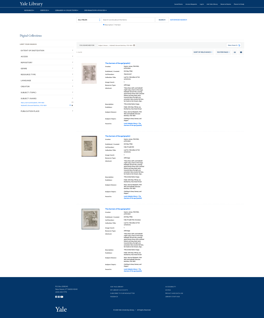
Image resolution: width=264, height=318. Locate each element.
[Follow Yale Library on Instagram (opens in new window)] (59, 297)
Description (109, 25)
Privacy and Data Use (174, 293)
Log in (202, 4)
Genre (24, 68)
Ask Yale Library (212, 4)
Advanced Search (178, 20)
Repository (26, 62)
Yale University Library (36, 4)
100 (222, 52)
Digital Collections (31, 35)
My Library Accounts (119, 290)
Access (24, 56)
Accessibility (170, 287)
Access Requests (191, 4)
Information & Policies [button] (94, 10)
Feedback (114, 296)
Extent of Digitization (32, 50)
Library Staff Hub (172, 296)
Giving (168, 290)
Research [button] (28, 10)
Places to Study (239, 4)
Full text (118, 25)
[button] (162, 19)
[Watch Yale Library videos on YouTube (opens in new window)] (61, 297)
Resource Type (28, 74)
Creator (25, 86)
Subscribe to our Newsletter (122, 293)
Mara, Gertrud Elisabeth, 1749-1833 (32, 103)
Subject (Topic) (28, 92)
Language (26, 80)
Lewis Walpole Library (130, 123)
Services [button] (44, 10)
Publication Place (30, 111)
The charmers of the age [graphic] (117, 63)
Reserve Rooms (226, 4)
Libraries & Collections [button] (66, 10)
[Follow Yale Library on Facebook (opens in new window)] (56, 297)
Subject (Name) (29, 98)
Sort (202, 52)
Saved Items (178, 4)
